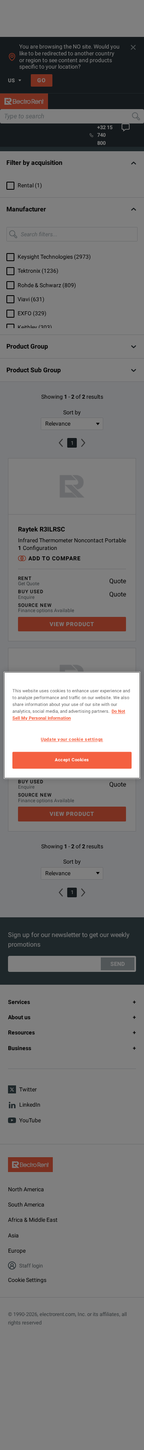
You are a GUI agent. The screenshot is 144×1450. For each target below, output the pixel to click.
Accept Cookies (72, 760)
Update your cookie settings (72, 739)
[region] (72, 725)
